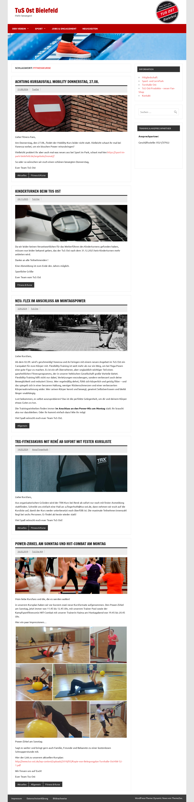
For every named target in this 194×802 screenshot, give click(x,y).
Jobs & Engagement (64, 28)
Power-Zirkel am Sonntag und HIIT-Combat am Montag (60, 543)
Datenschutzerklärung (37, 798)
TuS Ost (36, 199)
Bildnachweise (60, 798)
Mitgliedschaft (149, 77)
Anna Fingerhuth (40, 449)
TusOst (35, 89)
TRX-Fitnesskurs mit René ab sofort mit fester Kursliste (63, 441)
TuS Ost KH (37, 551)
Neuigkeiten (90, 28)
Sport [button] (39, 28)
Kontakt (146, 95)
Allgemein (22, 425)
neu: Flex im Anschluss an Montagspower (50, 300)
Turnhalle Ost (149, 84)
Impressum (16, 798)
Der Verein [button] (19, 28)
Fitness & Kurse (38, 175)
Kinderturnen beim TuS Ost (38, 191)
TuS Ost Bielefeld (36, 10)
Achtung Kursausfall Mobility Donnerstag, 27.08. (57, 81)
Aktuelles (22, 175)
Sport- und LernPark (153, 80)
